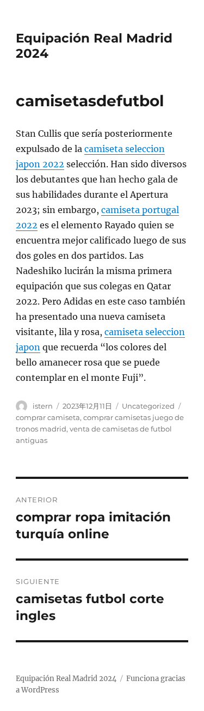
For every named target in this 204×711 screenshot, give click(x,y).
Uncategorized (148, 406)
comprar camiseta (48, 417)
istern (43, 406)
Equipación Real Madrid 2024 (66, 678)
